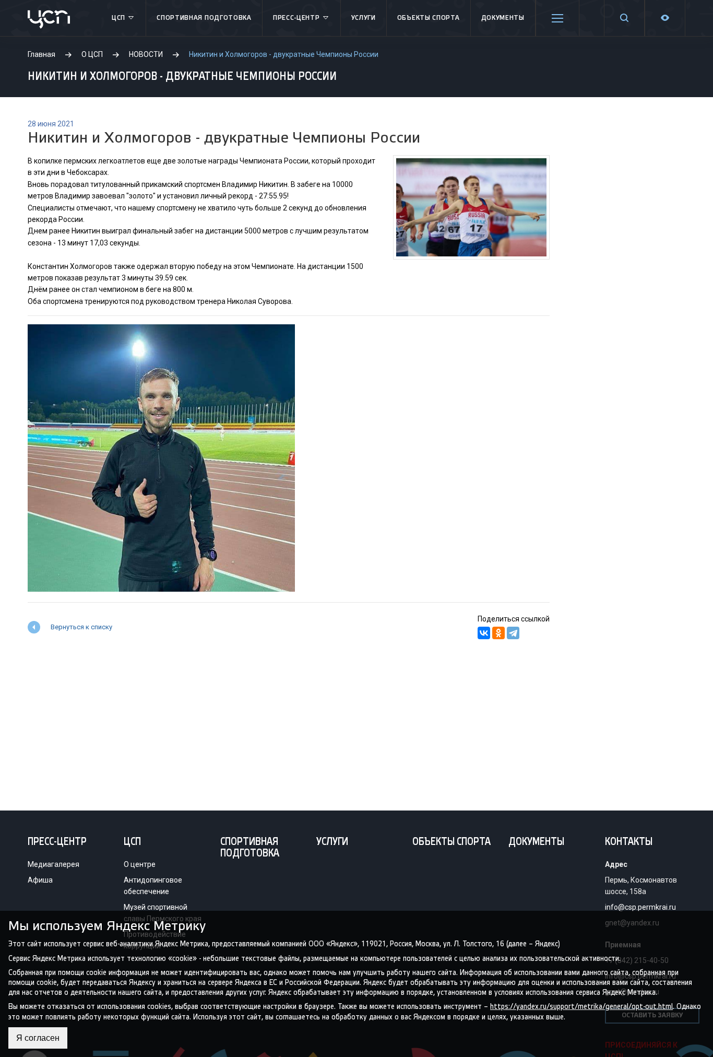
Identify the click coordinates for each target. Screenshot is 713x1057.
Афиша (40, 880)
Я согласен (38, 1037)
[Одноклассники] (498, 633)
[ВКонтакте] (484, 633)
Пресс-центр (296, 18)
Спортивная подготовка (204, 18)
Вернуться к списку (81, 627)
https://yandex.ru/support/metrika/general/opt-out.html (581, 1007)
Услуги (363, 18)
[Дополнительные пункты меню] (557, 18)
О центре (140, 864)
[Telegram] (513, 633)
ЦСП (118, 18)
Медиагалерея (53, 864)
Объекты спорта (428, 18)
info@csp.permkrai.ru (640, 907)
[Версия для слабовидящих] (665, 18)
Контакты (628, 842)
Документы (503, 18)
